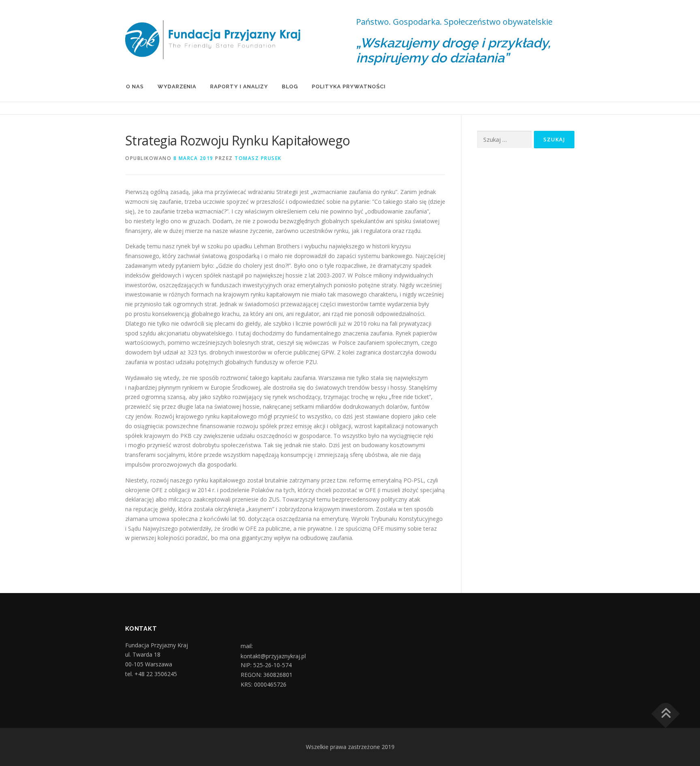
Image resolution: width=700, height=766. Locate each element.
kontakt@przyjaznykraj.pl (273, 656)
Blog (290, 86)
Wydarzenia (177, 86)
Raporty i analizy (239, 86)
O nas (135, 86)
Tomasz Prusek (258, 158)
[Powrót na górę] (665, 714)
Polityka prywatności (349, 86)
